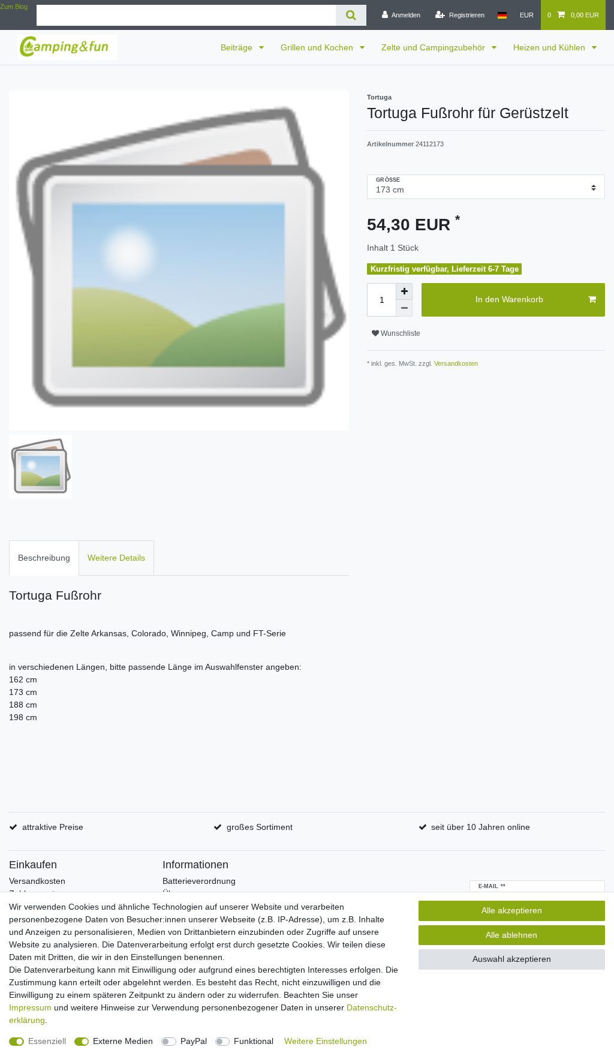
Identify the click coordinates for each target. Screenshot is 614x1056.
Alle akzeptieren (511, 910)
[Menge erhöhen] (404, 291)
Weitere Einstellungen (325, 1041)
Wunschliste (399, 333)
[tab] (44, 558)
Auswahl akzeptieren (511, 959)
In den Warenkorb (509, 299)
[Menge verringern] (404, 308)
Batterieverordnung (199, 881)
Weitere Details (116, 557)
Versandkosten (455, 363)
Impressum (30, 1007)
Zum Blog (14, 6)
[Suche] (351, 15)
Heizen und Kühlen (550, 47)
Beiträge (238, 47)
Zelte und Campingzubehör (434, 47)
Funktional (253, 1041)
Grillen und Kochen (318, 47)
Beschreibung (44, 557)
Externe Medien (123, 1041)
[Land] (502, 15)
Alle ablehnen (511, 935)
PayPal (193, 1041)
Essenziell (47, 1041)
